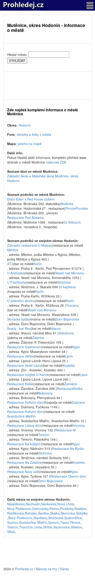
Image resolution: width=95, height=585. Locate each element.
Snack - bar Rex (19, 328)
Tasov (64, 522)
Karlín (37, 263)
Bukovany (45, 393)
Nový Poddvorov (19, 508)
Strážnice (64, 282)
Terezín (43, 434)
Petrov (54, 508)
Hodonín (24, 125)
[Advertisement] (47, 85)
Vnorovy (79, 425)
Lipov (69, 356)
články (64, 569)
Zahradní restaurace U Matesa (29, 245)
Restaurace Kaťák (20, 384)
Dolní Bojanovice (67, 319)
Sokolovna (66, 333)
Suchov (12, 522)
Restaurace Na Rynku (68, 448)
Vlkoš (11, 531)
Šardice (43, 513)
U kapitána (68, 287)
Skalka (55, 513)
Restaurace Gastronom (24, 347)
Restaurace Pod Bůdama (25, 217)
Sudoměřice (73, 517)
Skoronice (68, 513)
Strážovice (55, 517)
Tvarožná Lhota (30, 527)
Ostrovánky (40, 508)
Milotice (12, 250)
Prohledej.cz (24, 569)
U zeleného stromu (21, 300)
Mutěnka (67, 203)
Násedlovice (16, 504)
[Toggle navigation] (88, 4)
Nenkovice (48, 504)
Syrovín (53, 522)
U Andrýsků (15, 273)
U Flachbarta (16, 282)
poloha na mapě (30, 143)
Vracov (56, 328)
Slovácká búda (18, 319)
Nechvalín (33, 504)
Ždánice (38, 337)
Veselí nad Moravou (69, 273)
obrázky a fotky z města (34, 134)
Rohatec (31, 513)
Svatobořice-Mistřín (21, 416)
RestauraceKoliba (70, 388)
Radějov (80, 508)
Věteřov (76, 527)
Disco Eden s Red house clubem (31, 199)
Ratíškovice (15, 513)
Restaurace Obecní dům (68, 476)
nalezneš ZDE (56, 162)
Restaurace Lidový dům (24, 425)
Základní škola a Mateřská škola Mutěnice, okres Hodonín (42, 178)
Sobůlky (82, 513)
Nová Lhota (65, 504)
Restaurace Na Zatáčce (24, 462)
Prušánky (67, 508)
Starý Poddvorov (20, 517)
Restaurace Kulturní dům (25, 402)
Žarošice (70, 384)
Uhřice (47, 527)
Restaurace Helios (20, 356)
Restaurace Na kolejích (24, 444)
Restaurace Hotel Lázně (24, 365)
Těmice (75, 522)
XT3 (10, 263)
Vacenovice (61, 527)
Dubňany (78, 402)
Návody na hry (46, 569)
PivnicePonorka (76, 208)
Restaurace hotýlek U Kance (28, 374)
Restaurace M (65, 430)
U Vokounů (73, 222)
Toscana (72, 305)
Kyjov (76, 347)
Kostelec (69, 365)
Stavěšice (40, 517)
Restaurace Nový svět (23, 471)
